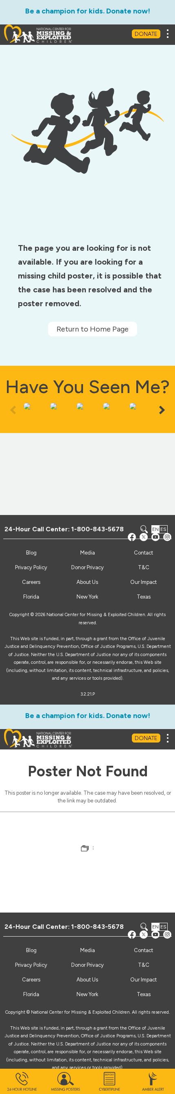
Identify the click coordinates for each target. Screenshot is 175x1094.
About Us (87, 582)
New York (87, 597)
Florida (31, 597)
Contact (143, 553)
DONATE (146, 34)
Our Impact (143, 582)
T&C (143, 567)
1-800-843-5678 (97, 529)
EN (155, 529)
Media (87, 553)
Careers (31, 582)
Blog (31, 553)
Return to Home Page (93, 329)
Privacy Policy (31, 567)
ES (163, 529)
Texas (144, 597)
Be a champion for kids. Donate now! (87, 11)
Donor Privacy (87, 567)
